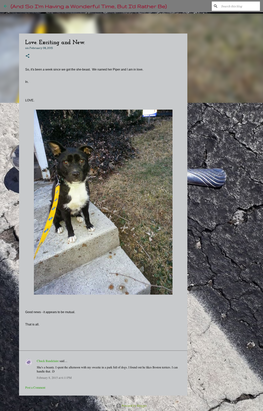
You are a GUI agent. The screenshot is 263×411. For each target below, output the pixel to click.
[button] (27, 56)
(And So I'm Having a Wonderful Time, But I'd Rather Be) (89, 6)
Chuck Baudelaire (48, 361)
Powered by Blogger (134, 405)
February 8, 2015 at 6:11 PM (54, 378)
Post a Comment (35, 387)
